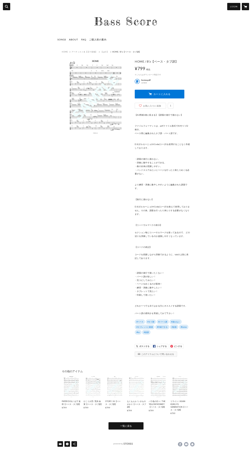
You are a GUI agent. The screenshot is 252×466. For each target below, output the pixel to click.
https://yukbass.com (192, 444)
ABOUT (73, 39)
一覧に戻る (126, 425)
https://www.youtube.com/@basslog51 (186, 444)
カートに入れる (162, 94)
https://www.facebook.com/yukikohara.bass (180, 444)
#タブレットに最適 (144, 327)
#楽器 (174, 327)
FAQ (83, 39)
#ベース (139, 322)
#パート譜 (162, 322)
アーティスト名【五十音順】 (84, 52)
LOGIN (233, 6)
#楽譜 (146, 332)
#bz (138, 332)
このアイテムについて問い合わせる (157, 354)
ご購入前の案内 (97, 39)
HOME (65, 52)
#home (184, 327)
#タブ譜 (150, 322)
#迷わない (175, 322)
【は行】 (105, 52)
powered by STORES (123, 444)
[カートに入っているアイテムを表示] (245, 6)
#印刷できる (162, 327)
